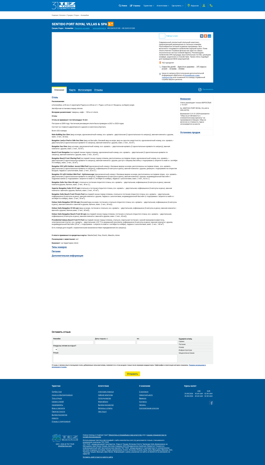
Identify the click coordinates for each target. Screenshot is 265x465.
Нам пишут (102, 411)
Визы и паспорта (58, 408)
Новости (55, 418)
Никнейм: (57, 338)
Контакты (143, 401)
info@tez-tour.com (65, 446)
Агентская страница (106, 391)
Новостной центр (146, 395)
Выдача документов (59, 415)
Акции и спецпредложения (62, 395)
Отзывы (98, 89)
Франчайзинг (103, 401)
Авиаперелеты (57, 405)
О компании (143, 391)
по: (138, 338)
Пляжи (181, 69)
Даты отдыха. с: (101, 338)
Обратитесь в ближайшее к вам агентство (125, 435)
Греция (70, 15)
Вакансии (142, 398)
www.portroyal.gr (99, 28)
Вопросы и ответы (105, 408)
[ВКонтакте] (201, 36)
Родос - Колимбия (81, 15)
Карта (72, 89)
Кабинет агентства (105, 395)
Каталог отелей (58, 401)
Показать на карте (82, 28)
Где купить (176, 6)
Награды (142, 405)
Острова (172, 69)
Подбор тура (57, 391)
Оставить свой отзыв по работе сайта (98, 457)
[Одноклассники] (205, 36)
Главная (55, 15)
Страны (136, 5)
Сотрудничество (104, 398)
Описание (59, 89)
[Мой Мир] (209, 36)
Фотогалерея (85, 89)
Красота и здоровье (186, 67)
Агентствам (162, 6)
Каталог (62, 15)
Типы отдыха (57, 398)
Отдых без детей (169, 67)
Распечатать (207, 89)
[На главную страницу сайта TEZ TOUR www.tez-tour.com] (63, 5)
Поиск (124, 5)
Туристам (147, 6)
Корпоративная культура (149, 408)
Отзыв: (56, 353)
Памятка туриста (58, 411)
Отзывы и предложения (61, 421)
